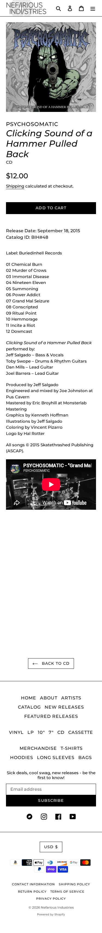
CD (60, 732)
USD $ (51, 846)
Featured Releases (51, 716)
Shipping (15, 186)
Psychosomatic (32, 124)
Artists (71, 697)
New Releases (64, 707)
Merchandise (38, 748)
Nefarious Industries (57, 907)
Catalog (29, 707)
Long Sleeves (56, 757)
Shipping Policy (74, 884)
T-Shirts (72, 748)
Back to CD (55, 663)
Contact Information (33, 884)
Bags (85, 757)
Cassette (80, 732)
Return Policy (32, 891)
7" (51, 732)
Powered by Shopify (51, 914)
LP (30, 732)
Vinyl (16, 732)
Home (28, 697)
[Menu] (92, 8)
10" (41, 732)
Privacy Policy (51, 898)
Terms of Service (67, 891)
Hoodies (21, 757)
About (48, 697)
